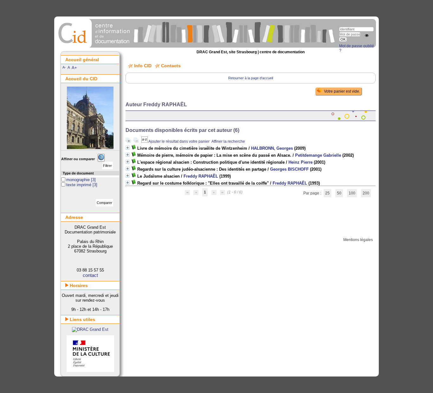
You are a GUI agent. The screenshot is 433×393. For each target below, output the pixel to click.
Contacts (171, 65)
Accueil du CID (81, 78)
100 (352, 193)
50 (339, 193)
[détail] (128, 148)
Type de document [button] (78, 173)
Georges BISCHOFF (289, 169)
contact (90, 275)
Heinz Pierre (300, 162)
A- (64, 67)
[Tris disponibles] (144, 141)
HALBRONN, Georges (272, 148)
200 (366, 193)
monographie (78, 179)
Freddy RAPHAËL (201, 176)
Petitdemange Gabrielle (318, 155)
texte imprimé (79, 184)
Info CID (143, 65)
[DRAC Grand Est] (90, 329)
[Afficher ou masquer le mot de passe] (367, 35)
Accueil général (82, 59)
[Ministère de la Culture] (90, 370)
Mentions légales (358, 240)
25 (327, 193)
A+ (74, 67)
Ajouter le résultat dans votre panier (179, 141)
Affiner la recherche (228, 141)
